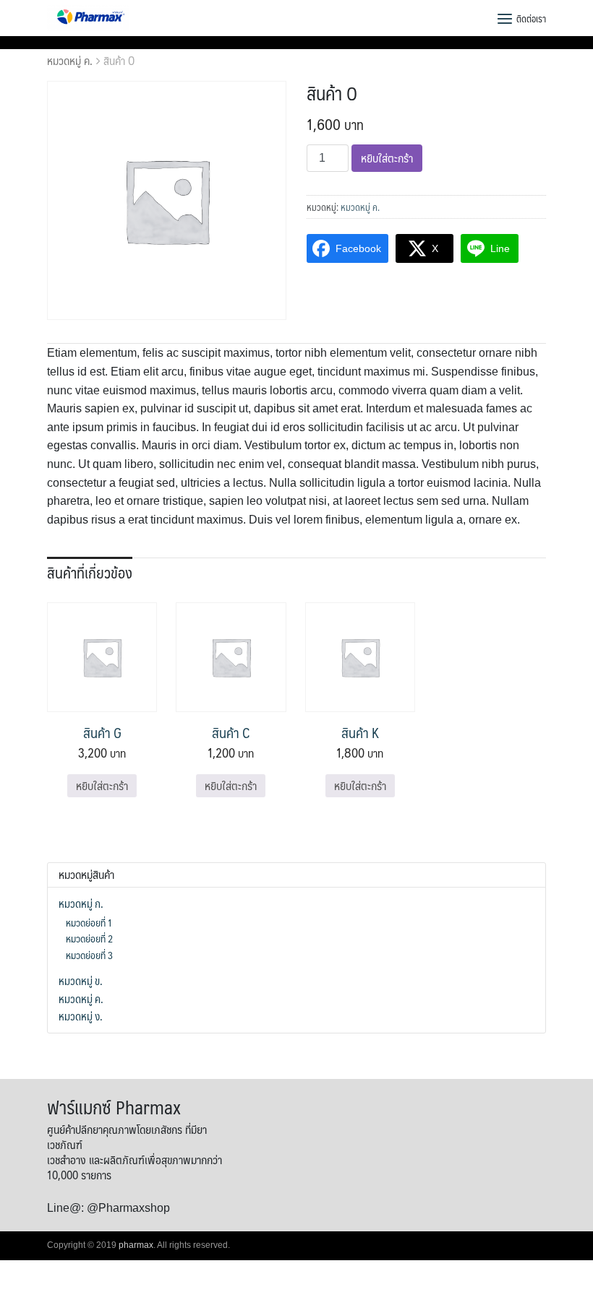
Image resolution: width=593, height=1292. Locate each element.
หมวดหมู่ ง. (81, 1016)
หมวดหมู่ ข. (81, 980)
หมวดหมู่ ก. (81, 903)
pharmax (136, 1245)
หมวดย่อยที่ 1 (89, 922)
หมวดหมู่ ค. (70, 60)
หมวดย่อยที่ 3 (89, 954)
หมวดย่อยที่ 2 (89, 938)
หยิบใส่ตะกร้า (387, 158)
